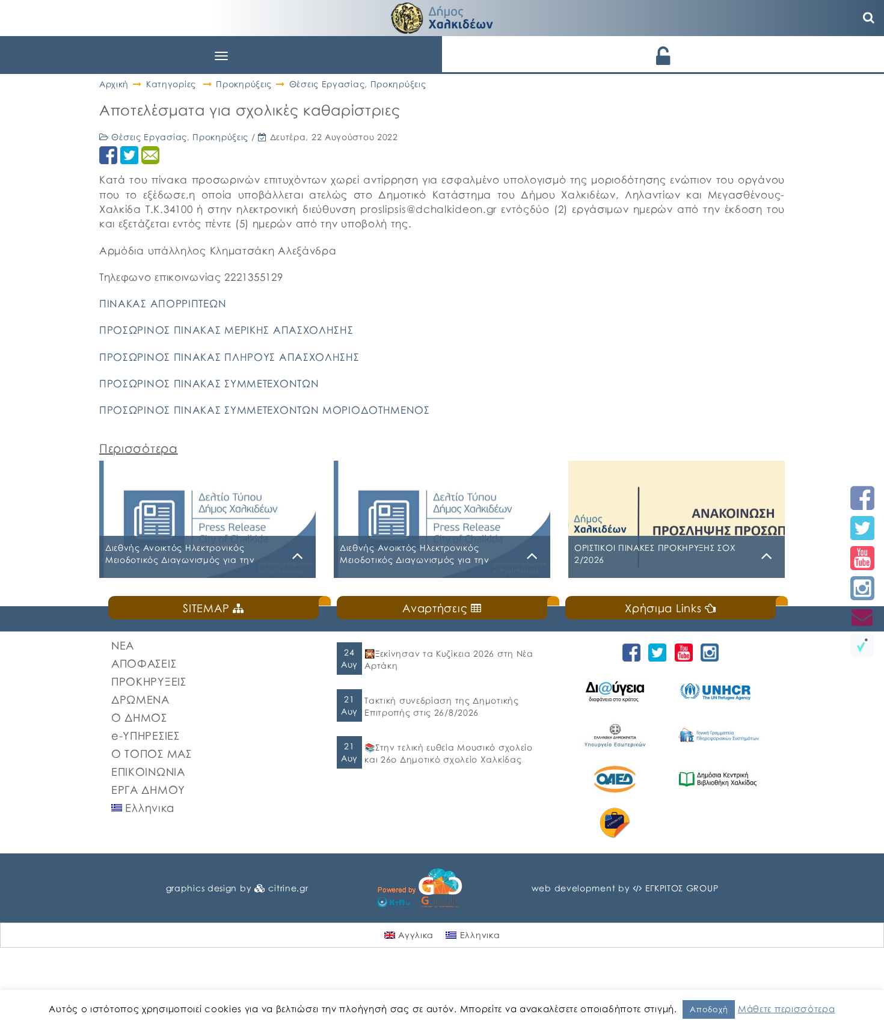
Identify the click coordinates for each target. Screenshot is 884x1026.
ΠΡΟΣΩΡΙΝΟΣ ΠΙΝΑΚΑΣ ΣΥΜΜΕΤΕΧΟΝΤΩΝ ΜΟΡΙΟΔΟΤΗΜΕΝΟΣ (264, 410)
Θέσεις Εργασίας (327, 84)
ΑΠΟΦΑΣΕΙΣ (143, 663)
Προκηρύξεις (244, 84)
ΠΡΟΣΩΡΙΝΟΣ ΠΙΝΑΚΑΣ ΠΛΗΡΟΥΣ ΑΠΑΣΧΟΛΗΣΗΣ (229, 357)
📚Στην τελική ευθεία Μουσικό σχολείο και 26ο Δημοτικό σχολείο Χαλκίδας (448, 753)
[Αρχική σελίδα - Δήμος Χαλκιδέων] (442, 16)
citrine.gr (288, 888)
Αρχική (114, 84)
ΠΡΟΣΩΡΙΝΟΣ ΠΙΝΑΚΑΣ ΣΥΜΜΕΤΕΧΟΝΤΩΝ (209, 383)
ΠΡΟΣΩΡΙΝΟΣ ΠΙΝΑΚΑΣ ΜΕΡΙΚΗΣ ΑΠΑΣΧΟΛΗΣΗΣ (226, 330)
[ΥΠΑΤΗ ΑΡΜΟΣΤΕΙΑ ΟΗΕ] (719, 691)
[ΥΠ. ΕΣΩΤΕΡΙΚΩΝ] (616, 735)
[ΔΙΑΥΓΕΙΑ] (616, 691)
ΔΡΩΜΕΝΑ (140, 699)
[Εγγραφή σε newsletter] (862, 616)
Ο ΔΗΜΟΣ (139, 717)
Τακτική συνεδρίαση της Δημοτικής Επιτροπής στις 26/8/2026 (441, 706)
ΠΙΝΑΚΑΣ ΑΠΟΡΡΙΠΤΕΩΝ (162, 303)
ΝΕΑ (122, 645)
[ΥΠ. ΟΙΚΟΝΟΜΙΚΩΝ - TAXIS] (719, 735)
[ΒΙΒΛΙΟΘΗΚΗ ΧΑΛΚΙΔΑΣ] (719, 779)
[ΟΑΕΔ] (616, 779)
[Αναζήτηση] (869, 18)
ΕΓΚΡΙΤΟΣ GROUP (682, 888)
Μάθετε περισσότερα (786, 1008)
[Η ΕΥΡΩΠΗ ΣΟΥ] (616, 823)
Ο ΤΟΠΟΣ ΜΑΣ (151, 753)
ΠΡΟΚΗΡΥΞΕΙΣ (148, 681)
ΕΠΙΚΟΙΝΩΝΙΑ (148, 771)
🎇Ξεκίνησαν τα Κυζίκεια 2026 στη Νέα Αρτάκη (448, 659)
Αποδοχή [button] (709, 1009)
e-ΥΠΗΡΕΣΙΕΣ (145, 735)
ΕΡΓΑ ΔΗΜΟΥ (148, 789)
